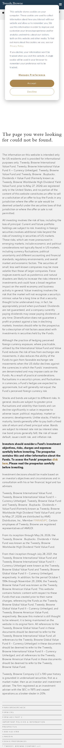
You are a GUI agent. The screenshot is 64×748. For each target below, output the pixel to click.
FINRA (37, 520)
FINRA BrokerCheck (14, 708)
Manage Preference (32, 75)
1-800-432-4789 (10, 732)
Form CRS (8, 712)
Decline (32, 91)
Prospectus (9, 727)
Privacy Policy (16, 46)
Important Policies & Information (23, 722)
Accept (32, 83)
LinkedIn (7, 737)
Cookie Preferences (14, 741)
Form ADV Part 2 (12, 717)
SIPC (45, 520)
